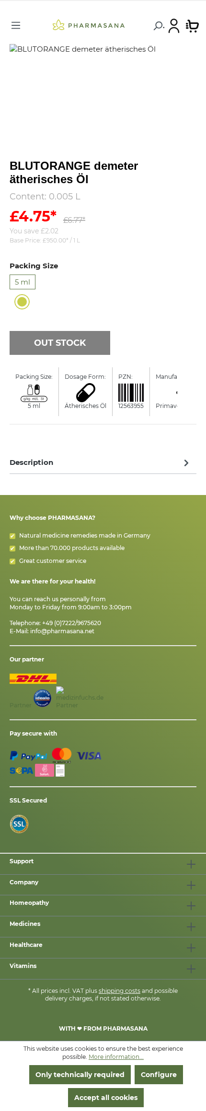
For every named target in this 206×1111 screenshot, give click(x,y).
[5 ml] (22, 301)
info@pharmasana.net (62, 631)
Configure (159, 1074)
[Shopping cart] (192, 25)
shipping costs (119, 990)
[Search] (157, 26)
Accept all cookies (105, 1097)
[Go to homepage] (88, 24)
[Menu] (16, 25)
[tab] (101, 462)
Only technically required (80, 1074)
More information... (116, 1056)
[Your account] (173, 25)
